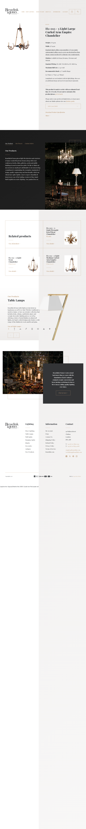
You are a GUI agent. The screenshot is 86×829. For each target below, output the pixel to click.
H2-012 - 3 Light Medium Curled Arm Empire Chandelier (52, 259)
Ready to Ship (40, 11)
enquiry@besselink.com (73, 450)
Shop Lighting (30, 11)
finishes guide (70, 101)
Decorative (28, 446)
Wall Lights (28, 437)
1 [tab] (8, 329)
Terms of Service (51, 449)
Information (57, 11)
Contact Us (49, 437)
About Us (48, 11)
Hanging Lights (30, 440)
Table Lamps (29, 434)
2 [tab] (14, 329)
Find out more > (63, 393)
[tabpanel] (43, 313)
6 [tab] (38, 329)
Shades (27, 443)
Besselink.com (50, 452)
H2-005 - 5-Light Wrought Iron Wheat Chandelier (52, 231)
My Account (49, 431)
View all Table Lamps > (15, 326)
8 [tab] (49, 329)
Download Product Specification (55, 112)
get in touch (58, 94)
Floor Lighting (29, 431)
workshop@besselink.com (13, 191)
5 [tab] (32, 329)
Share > (48, 116)
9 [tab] (55, 329)
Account (65, 11)
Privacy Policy (50, 446)
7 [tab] (44, 329)
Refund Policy (50, 443)
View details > (50, 244)
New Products (29, 452)
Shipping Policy (50, 440)
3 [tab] (20, 329)
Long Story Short (77, 476)
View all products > (14, 244)
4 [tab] (26, 329)
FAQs (47, 434)
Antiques (28, 449)
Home (23, 11)
